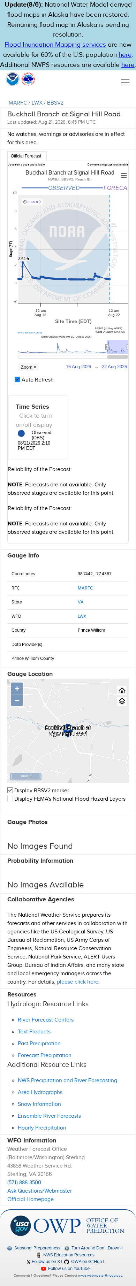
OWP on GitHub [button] (86, 1261)
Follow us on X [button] (45, 1261)
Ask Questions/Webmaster (39, 1191)
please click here (77, 982)
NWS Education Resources (68, 1255)
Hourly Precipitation (42, 1128)
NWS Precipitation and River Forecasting (67, 1080)
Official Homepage (30, 1199)
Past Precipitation (39, 1043)
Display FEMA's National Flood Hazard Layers (69, 799)
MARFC (18, 103)
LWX (37, 103)
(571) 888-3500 (24, 1182)
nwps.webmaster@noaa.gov (100, 1275)
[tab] (27, 156)
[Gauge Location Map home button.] (122, 691)
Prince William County (29, 332)
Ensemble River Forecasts (49, 1116)
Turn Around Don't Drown (95, 1248)
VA (81, 602)
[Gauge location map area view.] (122, 701)
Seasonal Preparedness (36, 1248)
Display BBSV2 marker (41, 790)
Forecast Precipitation (44, 1055)
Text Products (34, 1032)
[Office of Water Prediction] (79, 1225)
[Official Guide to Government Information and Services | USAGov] (20, 1225)
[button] (128, 5)
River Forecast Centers (46, 1020)
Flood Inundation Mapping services (55, 45)
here (125, 55)
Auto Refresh (37, 380)
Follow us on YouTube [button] (68, 1268)
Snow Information (39, 1104)
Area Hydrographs (40, 1092)
